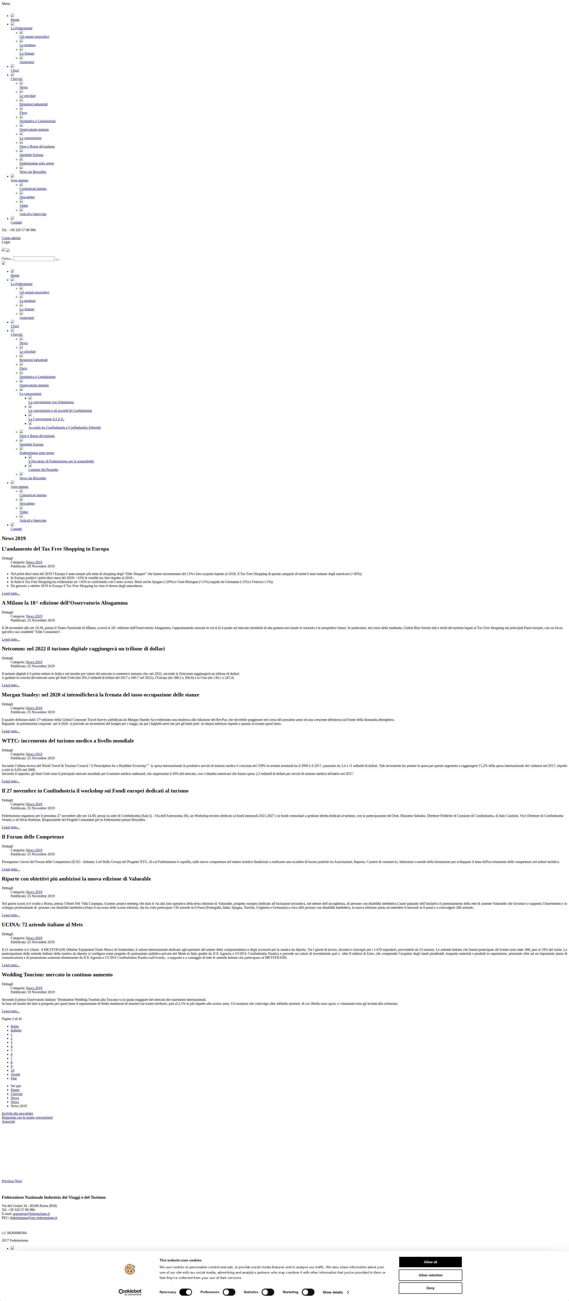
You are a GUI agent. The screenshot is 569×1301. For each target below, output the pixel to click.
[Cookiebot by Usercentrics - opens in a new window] (130, 1292)
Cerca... (7, 258)
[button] (8, 1181)
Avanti (15, 1074)
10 (12, 1070)
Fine (14, 1078)
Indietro (16, 1030)
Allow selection (431, 1275)
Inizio (15, 1026)
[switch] (229, 1292)
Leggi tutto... (11, 593)
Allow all (430, 1262)
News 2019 (34, 562)
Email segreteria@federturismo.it (25, 234)
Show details (333, 1292)
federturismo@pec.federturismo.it (33, 1218)
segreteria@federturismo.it (31, 1214)
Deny (431, 1288)
